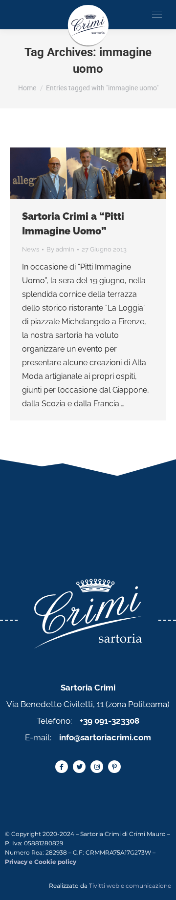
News (30, 249)
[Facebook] (61, 766)
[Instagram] (96, 766)
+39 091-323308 (109, 721)
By (60, 249)
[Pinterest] (114, 766)
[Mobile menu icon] (157, 15)
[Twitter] (79, 766)
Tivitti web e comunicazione (130, 885)
